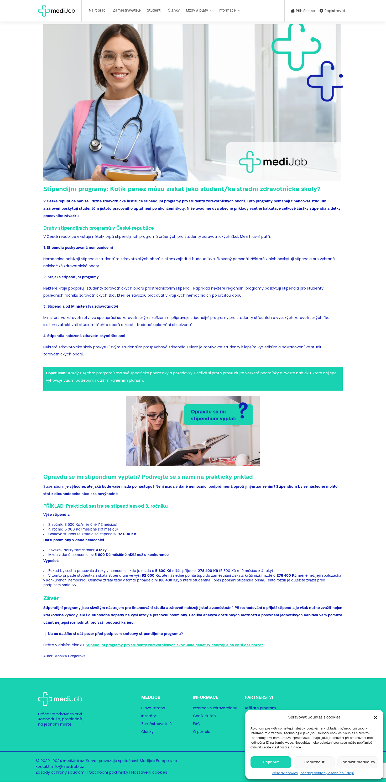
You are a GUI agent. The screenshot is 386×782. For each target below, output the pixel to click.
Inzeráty (148, 715)
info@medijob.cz (67, 766)
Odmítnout (314, 762)
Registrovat (334, 10)
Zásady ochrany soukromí (60, 772)
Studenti (154, 10)
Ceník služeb (204, 715)
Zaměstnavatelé (127, 10)
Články (174, 10)
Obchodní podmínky (108, 772)
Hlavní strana (153, 708)
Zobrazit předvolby (357, 762)
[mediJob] (56, 10)
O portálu (201, 731)
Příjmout (271, 762)
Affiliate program (260, 708)
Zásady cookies (285, 773)
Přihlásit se (305, 10)
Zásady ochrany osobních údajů (327, 773)
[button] (375, 717)
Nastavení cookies (149, 772)
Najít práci (98, 10)
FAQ (196, 723)
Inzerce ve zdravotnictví (215, 708)
